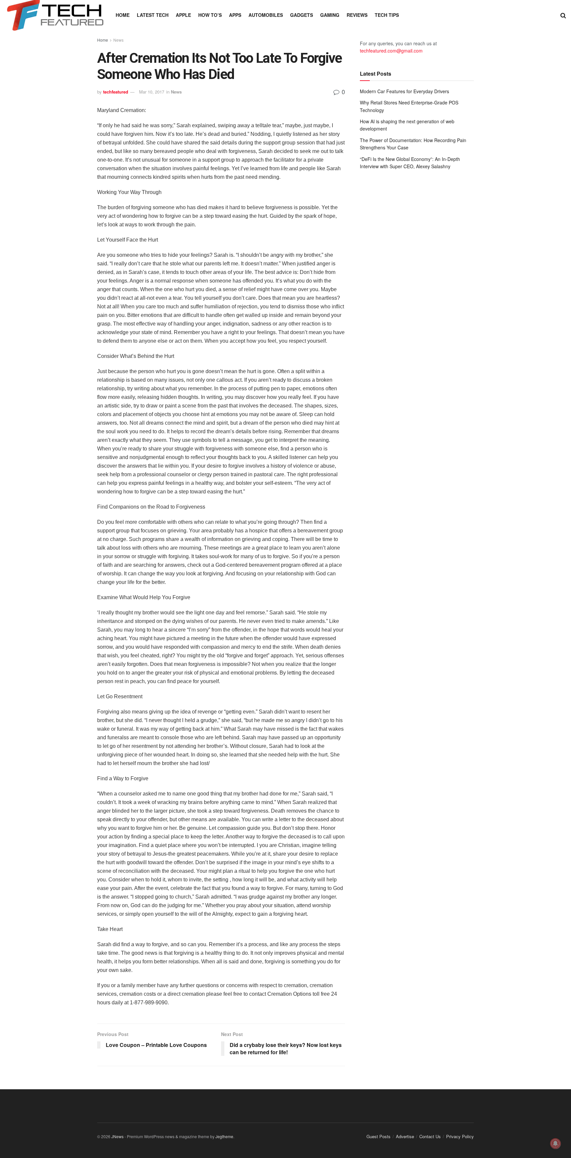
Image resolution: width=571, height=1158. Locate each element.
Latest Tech (153, 15)
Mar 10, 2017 (151, 92)
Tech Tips (387, 15)
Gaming (329, 15)
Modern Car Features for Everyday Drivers (404, 91)
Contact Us (430, 1136)
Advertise (405, 1136)
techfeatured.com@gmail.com (391, 50)
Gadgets (301, 15)
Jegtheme (224, 1136)
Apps (235, 15)
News (118, 40)
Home (123, 15)
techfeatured (115, 92)
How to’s (210, 15)
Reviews (357, 15)
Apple (183, 15)
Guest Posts (378, 1136)
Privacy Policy (460, 1136)
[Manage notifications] (555, 1143)
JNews (117, 1136)
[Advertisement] (417, 229)
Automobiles (265, 15)
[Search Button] (563, 15)
